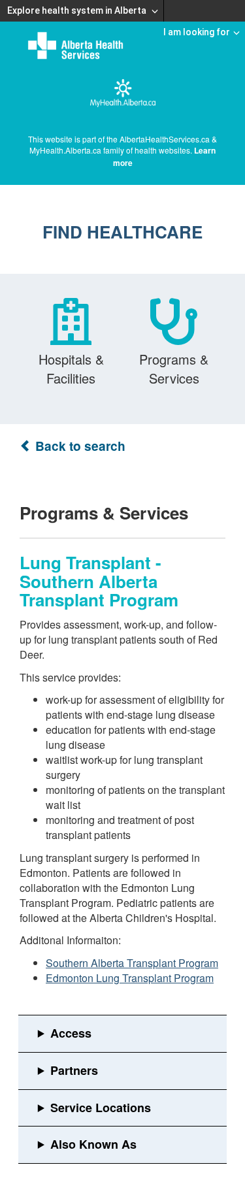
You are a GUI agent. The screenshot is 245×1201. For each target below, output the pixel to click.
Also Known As (93, 1144)
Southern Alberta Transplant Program (132, 962)
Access (70, 1033)
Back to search (78, 446)
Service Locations (100, 1107)
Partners (74, 1070)
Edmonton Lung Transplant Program (130, 977)
